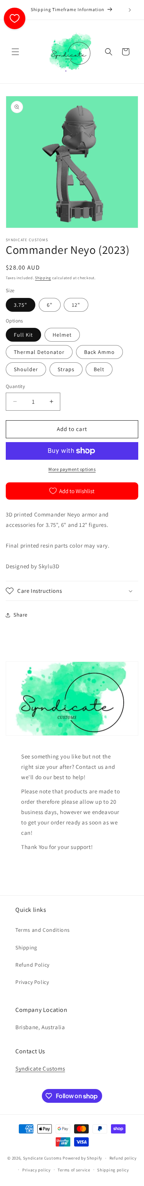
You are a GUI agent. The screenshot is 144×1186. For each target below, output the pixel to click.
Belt (99, 369)
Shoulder (26, 369)
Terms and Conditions (42, 929)
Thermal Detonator (39, 352)
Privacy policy (36, 1170)
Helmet (62, 334)
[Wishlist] (14, 18)
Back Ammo (99, 352)
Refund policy (123, 1158)
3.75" (20, 304)
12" (76, 304)
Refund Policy (32, 964)
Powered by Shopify (82, 1158)
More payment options (72, 469)
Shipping (43, 277)
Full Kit (23, 334)
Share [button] (20, 614)
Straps (66, 369)
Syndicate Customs (40, 1068)
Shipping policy (113, 1170)
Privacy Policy (32, 982)
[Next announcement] (129, 10)
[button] (15, 51)
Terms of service (74, 1170)
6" (50, 304)
